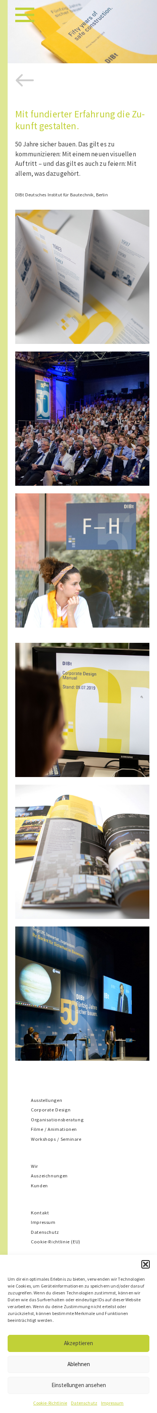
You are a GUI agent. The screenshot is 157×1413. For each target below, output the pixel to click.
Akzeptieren (78, 1343)
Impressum (112, 1403)
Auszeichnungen (49, 1175)
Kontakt (40, 1212)
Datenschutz (84, 1403)
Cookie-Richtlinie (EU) (55, 1241)
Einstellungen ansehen (78, 1385)
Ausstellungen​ (46, 1100)
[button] (145, 1264)
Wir (34, 1166)
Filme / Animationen (54, 1129)
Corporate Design (50, 1109)
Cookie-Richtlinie (50, 1403)
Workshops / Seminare (56, 1139)
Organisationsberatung (57, 1119)
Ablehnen (78, 1364)
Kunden (39, 1185)
